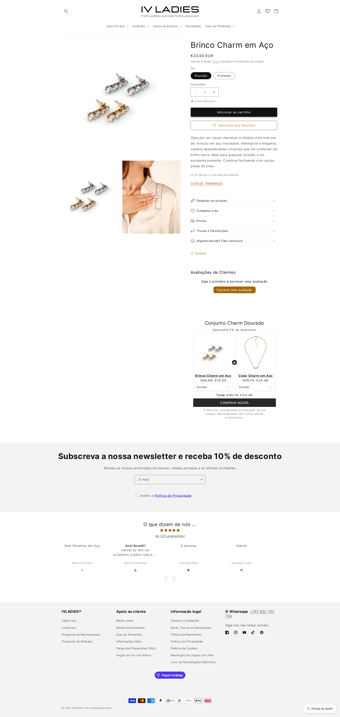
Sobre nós (69, 620)
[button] (66, 11)
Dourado (201, 75)
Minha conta (124, 620)
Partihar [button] (200, 253)
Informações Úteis (128, 641)
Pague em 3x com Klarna (133, 655)
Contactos (69, 627)
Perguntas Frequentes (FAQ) (136, 648)
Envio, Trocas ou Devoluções (191, 627)
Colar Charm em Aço (255, 376)
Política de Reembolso (186, 634)
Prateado (224, 75)
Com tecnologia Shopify (98, 708)
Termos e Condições (185, 620)
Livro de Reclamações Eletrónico (193, 662)
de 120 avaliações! (170, 536)
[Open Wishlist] (267, 11)
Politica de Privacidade (187, 641)
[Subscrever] (201, 479)
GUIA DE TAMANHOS (207, 183)
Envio (215, 61)
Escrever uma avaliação (234, 290)
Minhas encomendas (130, 627)
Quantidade (198, 84)
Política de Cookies (184, 648)
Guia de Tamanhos (129, 634)
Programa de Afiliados (77, 641)
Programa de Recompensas (81, 634)
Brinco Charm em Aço (213, 376)
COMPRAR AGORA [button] (234, 403)
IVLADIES (77, 708)
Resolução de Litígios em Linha (192, 655)
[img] (170, 530)
